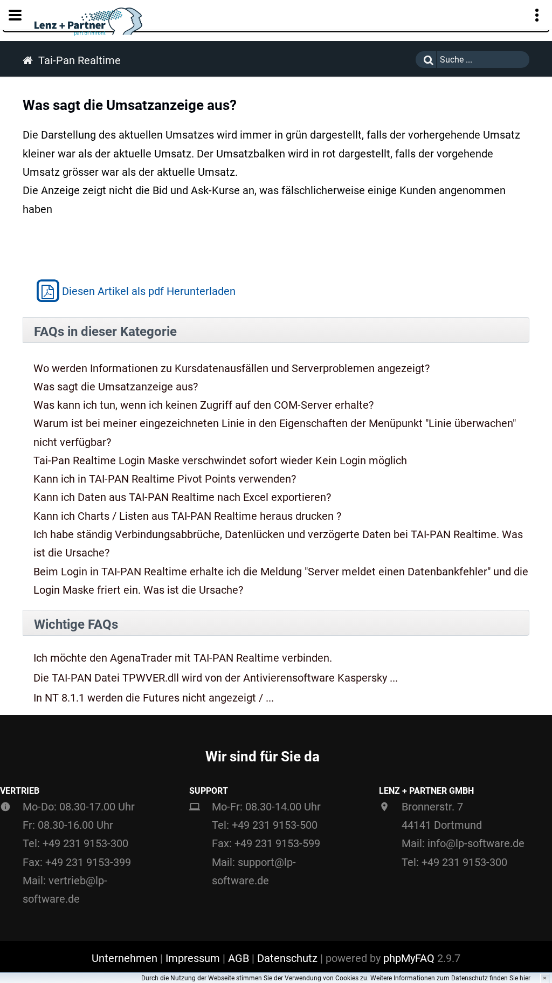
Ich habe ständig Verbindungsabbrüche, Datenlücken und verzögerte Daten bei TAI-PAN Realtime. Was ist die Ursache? (278, 543)
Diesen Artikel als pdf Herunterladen (149, 291)
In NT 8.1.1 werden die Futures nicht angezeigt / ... (153, 698)
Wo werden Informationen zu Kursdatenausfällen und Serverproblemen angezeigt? (231, 368)
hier (525, 978)
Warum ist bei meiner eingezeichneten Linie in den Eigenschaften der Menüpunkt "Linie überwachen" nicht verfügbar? (274, 432)
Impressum (192, 958)
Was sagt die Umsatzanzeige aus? (115, 386)
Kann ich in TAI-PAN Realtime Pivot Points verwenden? (164, 478)
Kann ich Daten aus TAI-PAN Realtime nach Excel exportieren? (182, 497)
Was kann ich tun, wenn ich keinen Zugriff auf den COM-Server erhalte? (203, 404)
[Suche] (426, 59)
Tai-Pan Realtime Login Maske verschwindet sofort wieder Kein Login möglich (220, 460)
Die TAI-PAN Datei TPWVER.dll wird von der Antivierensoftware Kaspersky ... (215, 678)
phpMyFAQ (408, 958)
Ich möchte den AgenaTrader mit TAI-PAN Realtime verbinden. (182, 658)
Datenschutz (287, 958)
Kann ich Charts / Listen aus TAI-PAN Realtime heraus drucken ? (187, 516)
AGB (238, 958)
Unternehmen (124, 958)
